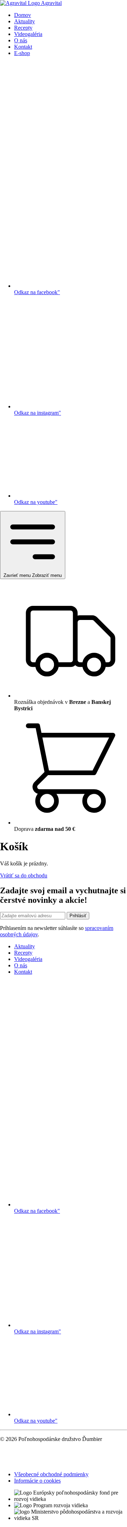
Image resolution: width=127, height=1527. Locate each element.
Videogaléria (28, 34)
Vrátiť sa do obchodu (23, 875)
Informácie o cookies (37, 1481)
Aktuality (24, 21)
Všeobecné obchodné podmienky (51, 1474)
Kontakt (23, 47)
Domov (22, 15)
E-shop (22, 53)
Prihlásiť (77, 915)
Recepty (23, 28)
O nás (20, 40)
